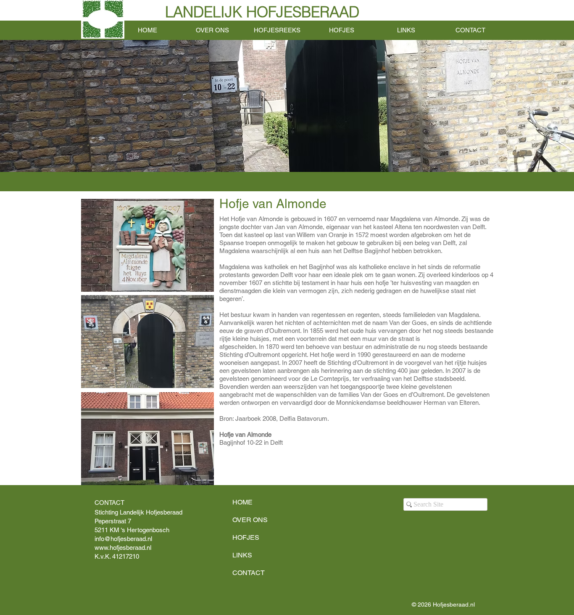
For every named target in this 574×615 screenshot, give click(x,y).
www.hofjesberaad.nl (123, 547)
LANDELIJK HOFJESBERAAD (262, 12)
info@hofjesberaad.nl (123, 538)
